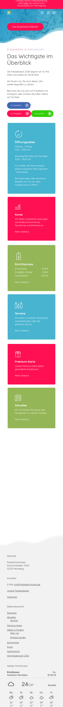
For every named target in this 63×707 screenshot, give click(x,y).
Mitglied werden (18, 637)
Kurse (10, 647)
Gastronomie (13, 651)
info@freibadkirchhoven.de (27, 584)
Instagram (12, 597)
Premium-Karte (14, 625)
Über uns (14, 633)
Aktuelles (11, 617)
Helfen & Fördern (15, 630)
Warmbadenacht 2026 (18, 655)
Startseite (12, 613)
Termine (14, 620)
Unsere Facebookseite (18, 590)
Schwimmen (13, 642)
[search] (42, 13)
